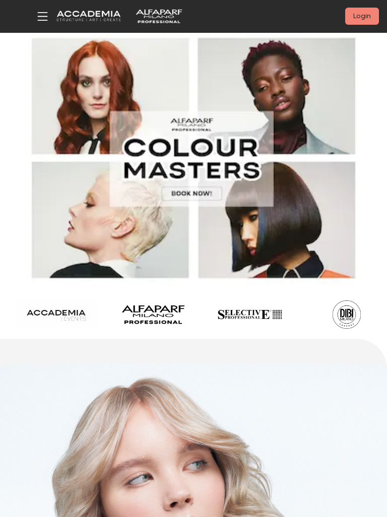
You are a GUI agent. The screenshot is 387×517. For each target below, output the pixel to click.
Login (362, 16)
